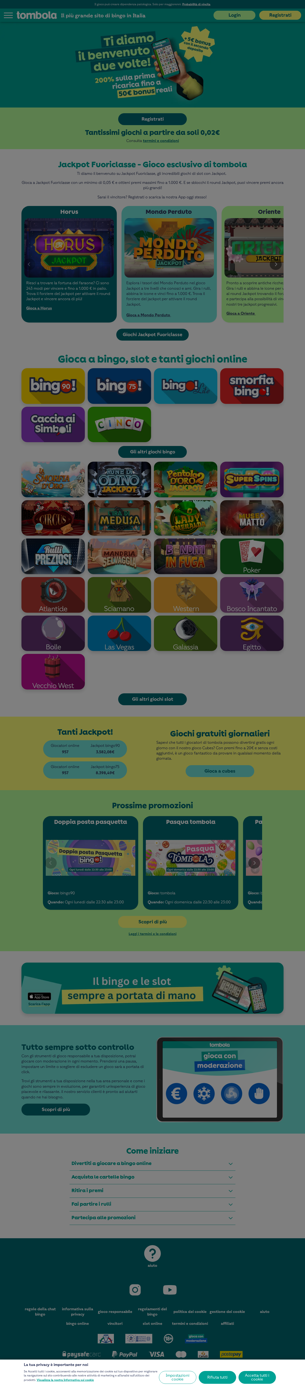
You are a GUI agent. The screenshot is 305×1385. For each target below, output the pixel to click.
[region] (152, 1372)
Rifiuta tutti (217, 1377)
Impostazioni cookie (177, 1377)
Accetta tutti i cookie (257, 1377)
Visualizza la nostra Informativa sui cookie (65, 1380)
